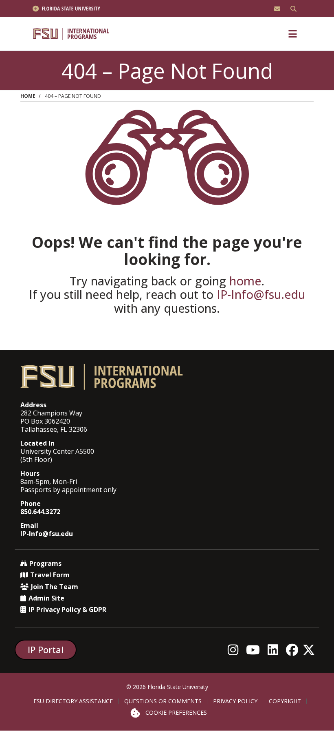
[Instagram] (235, 649)
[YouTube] (255, 649)
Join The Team (54, 586)
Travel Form (50, 574)
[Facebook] (294, 649)
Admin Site (46, 598)
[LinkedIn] (275, 649)
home (245, 281)
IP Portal (46, 649)
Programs (45, 563)
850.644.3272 (40, 511)
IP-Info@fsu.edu (261, 294)
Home (27, 96)
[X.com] (311, 649)
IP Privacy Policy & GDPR (67, 609)
